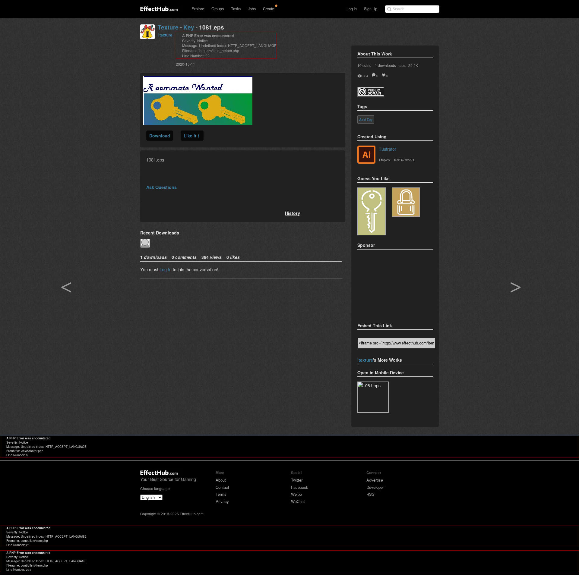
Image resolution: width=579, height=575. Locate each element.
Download (159, 136)
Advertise (374, 480)
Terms (221, 494)
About (221, 480)
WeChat (298, 501)
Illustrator (387, 149)
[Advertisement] (387, 284)
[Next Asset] (197, 123)
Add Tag (365, 119)
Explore (197, 8)
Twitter (296, 480)
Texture (168, 27)
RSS (370, 494)
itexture (165, 35)
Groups (217, 8)
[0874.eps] (406, 202)
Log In (351, 8)
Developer (375, 487)
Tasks (236, 8)
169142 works (404, 159)
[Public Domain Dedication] (370, 95)
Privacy (222, 501)
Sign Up (370, 8)
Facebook (299, 487)
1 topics (384, 159)
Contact (222, 487)
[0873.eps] (371, 211)
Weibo (296, 494)
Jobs (252, 8)
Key (188, 27)
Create (268, 8)
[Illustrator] (366, 155)
